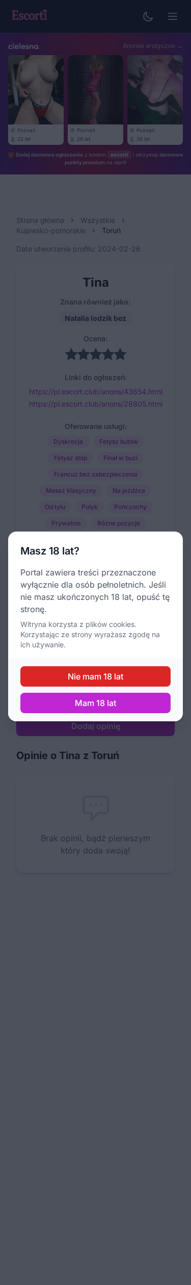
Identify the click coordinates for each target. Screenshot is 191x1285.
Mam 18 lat (95, 703)
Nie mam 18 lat (95, 676)
